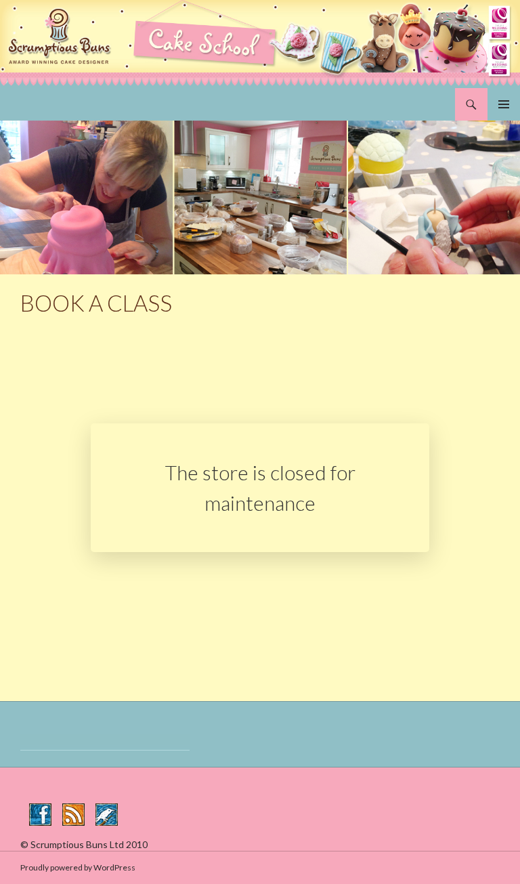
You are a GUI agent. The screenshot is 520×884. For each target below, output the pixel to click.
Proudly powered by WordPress (77, 867)
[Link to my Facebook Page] (40, 814)
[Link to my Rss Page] (73, 814)
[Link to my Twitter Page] (106, 814)
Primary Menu (504, 104)
